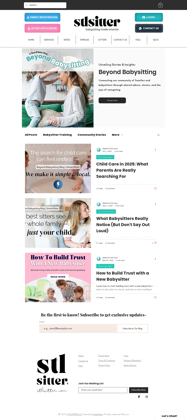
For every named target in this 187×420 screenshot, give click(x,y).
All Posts (31, 134)
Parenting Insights (105, 157)
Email (41, 322)
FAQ (80, 365)
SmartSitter (98, 414)
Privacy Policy (104, 365)
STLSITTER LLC (75, 414)
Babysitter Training (57, 134)
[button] (160, 5)
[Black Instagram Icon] (146, 396)
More (115, 134)
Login (126, 355)
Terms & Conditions (106, 360)
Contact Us (83, 360)
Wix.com (125, 414)
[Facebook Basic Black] (138, 396)
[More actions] (156, 149)
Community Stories (92, 134)
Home (81, 355)
